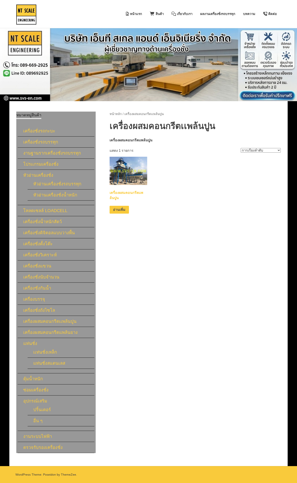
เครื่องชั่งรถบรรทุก (40, 142)
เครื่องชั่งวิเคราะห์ (40, 254)
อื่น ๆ (38, 420)
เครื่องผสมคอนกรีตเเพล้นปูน (50, 321)
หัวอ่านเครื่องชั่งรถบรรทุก (57, 183)
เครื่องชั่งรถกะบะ (39, 131)
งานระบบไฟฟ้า (37, 436)
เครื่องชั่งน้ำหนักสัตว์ (42, 221)
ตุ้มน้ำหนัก (33, 378)
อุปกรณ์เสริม (35, 401)
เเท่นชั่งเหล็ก (45, 352)
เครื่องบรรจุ (34, 299)
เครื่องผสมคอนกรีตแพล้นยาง (50, 332)
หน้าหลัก (116, 114)
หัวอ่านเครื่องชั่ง (38, 175)
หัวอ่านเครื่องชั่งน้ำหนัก (55, 195)
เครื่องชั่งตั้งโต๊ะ (38, 243)
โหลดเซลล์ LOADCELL (45, 210)
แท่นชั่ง (30, 343)
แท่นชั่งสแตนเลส (49, 363)
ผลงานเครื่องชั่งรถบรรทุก (217, 14)
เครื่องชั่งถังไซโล (39, 310)
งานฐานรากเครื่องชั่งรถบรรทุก (52, 153)
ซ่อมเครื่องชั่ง (35, 389)
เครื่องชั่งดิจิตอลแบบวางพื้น (49, 232)
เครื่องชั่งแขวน (37, 266)
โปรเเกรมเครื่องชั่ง (40, 164)
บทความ (249, 14)
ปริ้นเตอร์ (42, 409)
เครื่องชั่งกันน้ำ (37, 288)
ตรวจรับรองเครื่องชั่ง (43, 447)
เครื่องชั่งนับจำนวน (41, 277)
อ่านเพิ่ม (119, 209)
